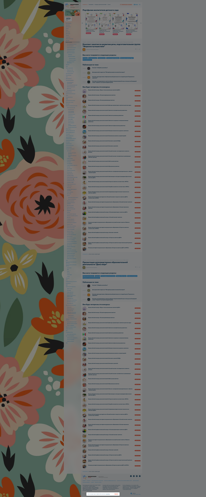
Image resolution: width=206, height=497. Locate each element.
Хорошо (116, 493)
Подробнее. (108, 494)
